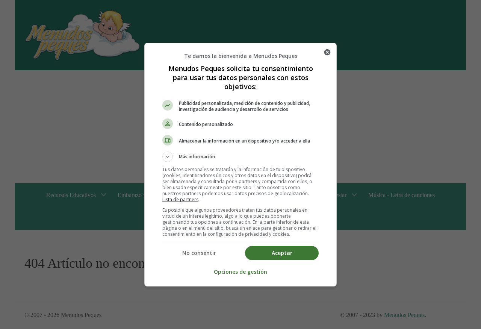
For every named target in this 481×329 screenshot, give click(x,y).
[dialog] (240, 165)
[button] (240, 157)
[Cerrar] (327, 52)
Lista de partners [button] (180, 199)
